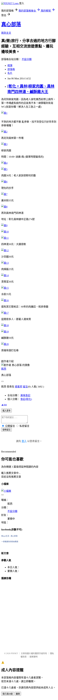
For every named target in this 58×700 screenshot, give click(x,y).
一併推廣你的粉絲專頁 (9, 542)
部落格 (11, 69)
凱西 (3, 368)
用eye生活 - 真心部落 (9, 536)
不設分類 (27, 59)
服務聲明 (34, 656)
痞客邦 (18, 386)
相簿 (9, 65)
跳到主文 (6, 33)
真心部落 (11, 24)
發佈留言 (6, 430)
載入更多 (6, 411)
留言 (25, 386)
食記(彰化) (26, 399)
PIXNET (14, 653)
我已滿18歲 (7, 694)
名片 (9, 73)
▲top (4, 404)
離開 (18, 694)
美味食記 (25, 395)
